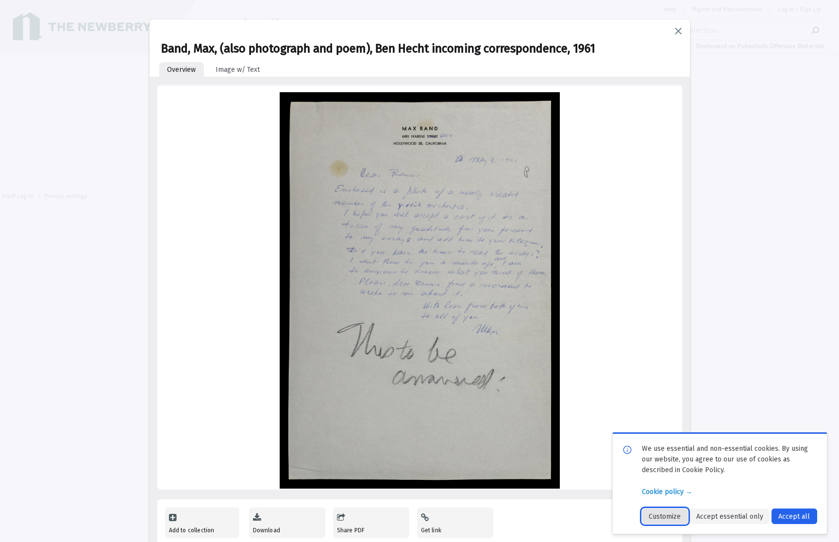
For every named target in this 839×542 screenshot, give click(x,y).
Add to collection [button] (192, 530)
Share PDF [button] (351, 530)
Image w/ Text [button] (238, 70)
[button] (678, 31)
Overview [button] (181, 70)
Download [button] (266, 530)
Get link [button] (431, 530)
